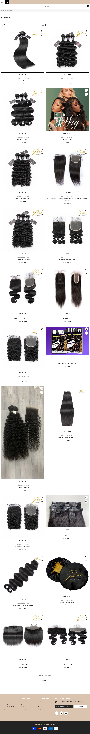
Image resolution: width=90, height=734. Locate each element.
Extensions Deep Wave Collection (23, 198)
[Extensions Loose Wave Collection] (67, 50)
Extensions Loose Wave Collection (67, 80)
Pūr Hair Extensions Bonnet (67, 602)
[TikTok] (66, 713)
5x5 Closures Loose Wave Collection (67, 259)
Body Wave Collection (22, 139)
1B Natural (9, 10)
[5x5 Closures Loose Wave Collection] (67, 229)
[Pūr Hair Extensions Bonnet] (67, 574)
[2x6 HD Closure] (67, 288)
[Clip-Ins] (67, 511)
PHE (7, 2)
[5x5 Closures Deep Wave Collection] (22, 348)
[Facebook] (56, 713)
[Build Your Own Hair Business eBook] (67, 341)
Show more (45, 680)
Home (2, 10)
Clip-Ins (67, 535)
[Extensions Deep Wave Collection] (22, 168)
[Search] (7, 6)
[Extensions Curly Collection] (22, 229)
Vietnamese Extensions (23, 487)
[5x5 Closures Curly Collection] (22, 516)
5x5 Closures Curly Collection (22, 546)
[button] (43, 25)
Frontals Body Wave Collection (67, 664)
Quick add (22, 74)
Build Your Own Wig (67, 139)
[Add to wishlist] (41, 31)
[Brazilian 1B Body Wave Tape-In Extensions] (22, 575)
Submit (81, 706)
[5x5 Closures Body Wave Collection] (22, 288)
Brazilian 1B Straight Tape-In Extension (67, 437)
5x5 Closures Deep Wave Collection (23, 378)
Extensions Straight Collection (22, 80)
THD (2, 2)
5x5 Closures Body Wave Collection (23, 318)
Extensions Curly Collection (23, 259)
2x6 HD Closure (67, 318)
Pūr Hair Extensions (23, 78)
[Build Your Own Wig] (67, 109)
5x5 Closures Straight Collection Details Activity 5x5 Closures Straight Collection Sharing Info (67, 199)
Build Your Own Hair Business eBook (67, 363)
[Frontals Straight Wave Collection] (22, 634)
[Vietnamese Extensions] (22, 432)
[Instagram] (61, 713)
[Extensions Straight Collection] (22, 50)
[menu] (2, 6)
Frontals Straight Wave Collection (23, 664)
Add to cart (67, 133)
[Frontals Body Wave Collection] (67, 634)
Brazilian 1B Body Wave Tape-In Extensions (23, 605)
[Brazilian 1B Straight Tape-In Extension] (67, 407)
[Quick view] (41, 35)
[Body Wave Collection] (22, 109)
